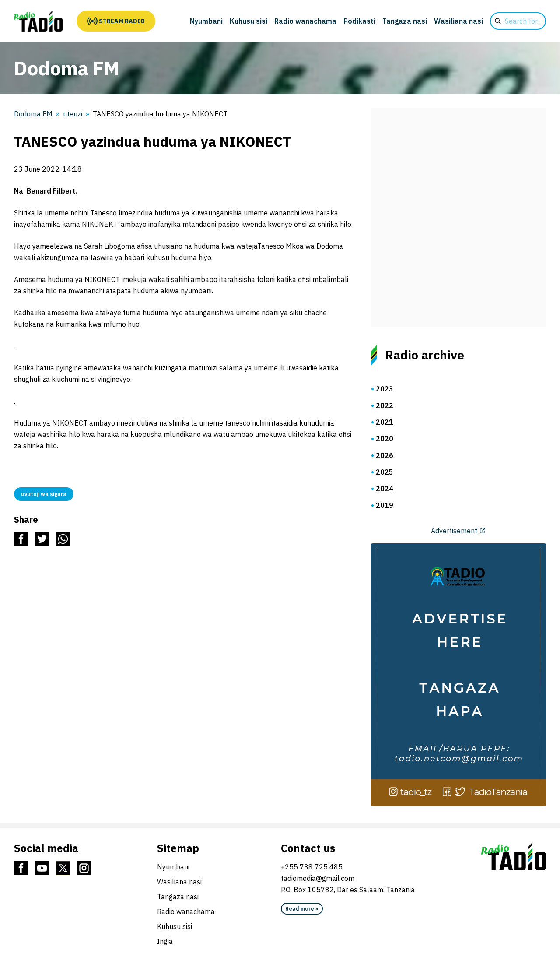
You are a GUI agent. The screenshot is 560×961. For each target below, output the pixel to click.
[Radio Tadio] (513, 856)
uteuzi (72, 113)
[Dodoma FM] (38, 21)
